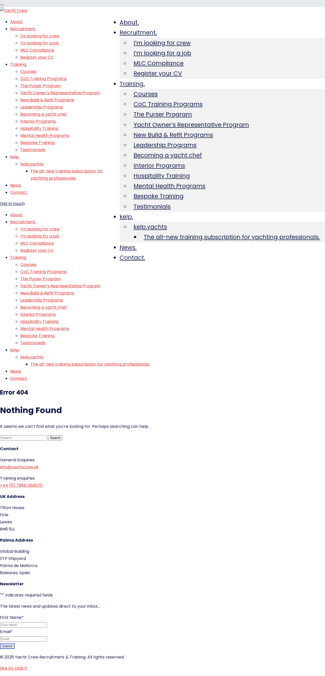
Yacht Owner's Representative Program (60, 93)
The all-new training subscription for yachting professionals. (232, 237)
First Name (12, 617)
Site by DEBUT (14, 668)
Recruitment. (138, 32)
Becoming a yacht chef (168, 155)
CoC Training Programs (168, 104)
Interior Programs (159, 166)
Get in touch (12, 204)
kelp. (126, 217)
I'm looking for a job (39, 43)
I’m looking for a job (162, 53)
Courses (146, 94)
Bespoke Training (159, 196)
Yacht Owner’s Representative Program (191, 125)
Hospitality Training (162, 176)
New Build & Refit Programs (173, 135)
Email (6, 632)
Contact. (132, 258)
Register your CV (158, 73)
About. (129, 22)
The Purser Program (163, 114)
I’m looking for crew (162, 43)
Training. (132, 84)
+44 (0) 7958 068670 (21, 485)
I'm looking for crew (39, 36)
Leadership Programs (165, 145)
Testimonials (152, 206)
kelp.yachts (150, 227)
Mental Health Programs (169, 186)
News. (128, 247)
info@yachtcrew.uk (19, 467)
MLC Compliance (159, 63)
